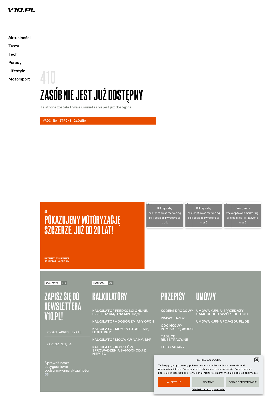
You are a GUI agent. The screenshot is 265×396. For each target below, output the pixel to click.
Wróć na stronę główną (64, 120)
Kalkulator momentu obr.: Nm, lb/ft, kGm (120, 330)
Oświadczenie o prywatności (208, 389)
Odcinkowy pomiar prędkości (177, 327)
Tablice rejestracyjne (174, 338)
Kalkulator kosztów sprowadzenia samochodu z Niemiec (119, 350)
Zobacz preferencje (243, 382)
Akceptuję (174, 382)
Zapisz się (57, 344)
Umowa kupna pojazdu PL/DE (222, 321)
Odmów (208, 382)
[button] (257, 360)
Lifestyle (16, 71)
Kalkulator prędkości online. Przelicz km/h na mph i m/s (120, 312)
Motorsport (19, 79)
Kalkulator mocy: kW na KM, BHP (121, 340)
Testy (13, 46)
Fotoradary (172, 347)
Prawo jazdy (173, 318)
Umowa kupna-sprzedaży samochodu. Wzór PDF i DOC (222, 312)
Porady (15, 62)
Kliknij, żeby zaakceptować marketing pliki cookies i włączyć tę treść (165, 215)
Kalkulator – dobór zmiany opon (123, 321)
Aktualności (19, 38)
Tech (13, 54)
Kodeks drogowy (177, 311)
